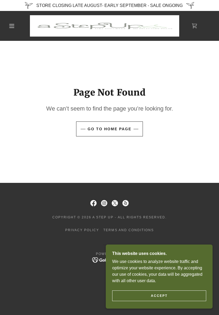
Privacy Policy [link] (82, 230)
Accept (159, 296)
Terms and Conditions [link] (128, 230)
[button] (11, 26)
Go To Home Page (109, 129)
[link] (104, 26)
